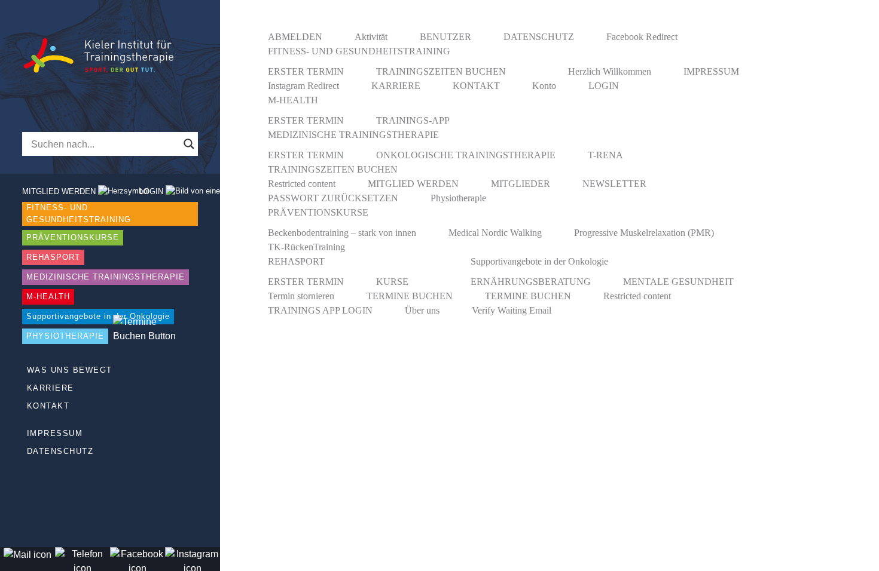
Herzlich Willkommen (609, 71)
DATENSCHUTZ (60, 451)
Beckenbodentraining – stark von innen (342, 233)
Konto (544, 86)
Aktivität (371, 37)
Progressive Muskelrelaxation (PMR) (644, 233)
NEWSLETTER (614, 184)
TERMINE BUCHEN (410, 296)
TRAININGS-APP (413, 120)
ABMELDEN (295, 37)
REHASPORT (53, 257)
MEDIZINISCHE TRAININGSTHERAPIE (105, 276)
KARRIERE (50, 387)
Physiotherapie (458, 198)
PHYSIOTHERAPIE (65, 335)
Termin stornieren (301, 296)
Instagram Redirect (303, 86)
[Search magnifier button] (189, 144)
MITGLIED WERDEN (413, 184)
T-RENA (605, 155)
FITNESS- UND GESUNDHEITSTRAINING (78, 213)
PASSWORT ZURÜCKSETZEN (333, 198)
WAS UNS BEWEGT (69, 370)
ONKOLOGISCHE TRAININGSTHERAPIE (466, 155)
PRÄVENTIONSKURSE (72, 237)
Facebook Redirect (641, 37)
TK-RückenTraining (306, 247)
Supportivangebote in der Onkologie (98, 316)
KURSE (392, 282)
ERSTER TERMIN (306, 71)
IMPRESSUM (55, 433)
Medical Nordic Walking (495, 233)
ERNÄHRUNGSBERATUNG (531, 282)
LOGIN (603, 86)
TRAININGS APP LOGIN (320, 310)
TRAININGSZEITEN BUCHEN (441, 71)
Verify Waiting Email (511, 310)
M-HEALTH (48, 296)
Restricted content (301, 184)
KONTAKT (48, 405)
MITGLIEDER (520, 184)
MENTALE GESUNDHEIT (678, 282)
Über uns (422, 310)
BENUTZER (445, 37)
